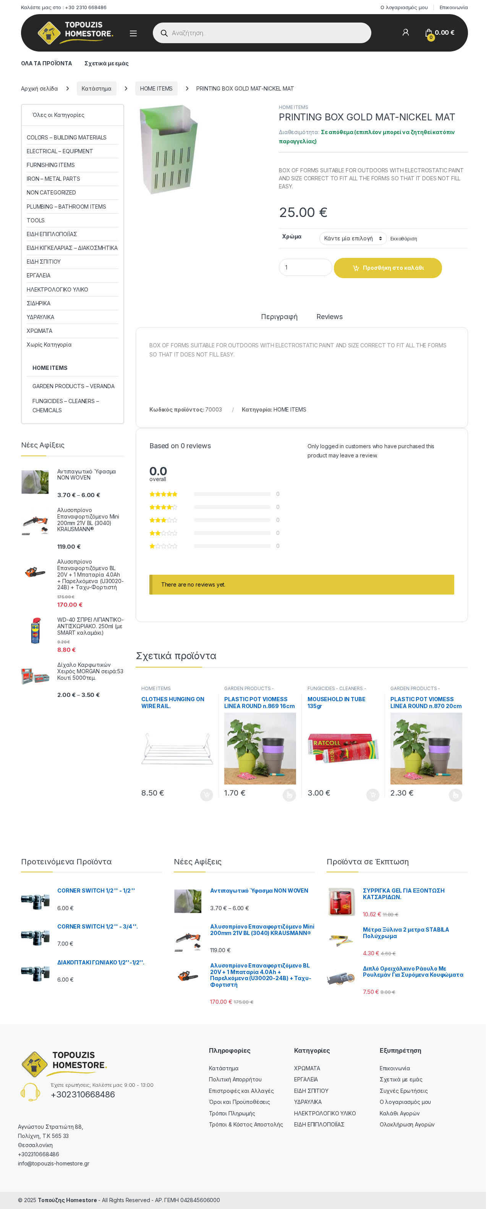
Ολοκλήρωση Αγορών (407, 1124)
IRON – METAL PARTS (53, 178)
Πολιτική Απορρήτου (235, 1079)
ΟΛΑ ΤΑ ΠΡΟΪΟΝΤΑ (46, 63)
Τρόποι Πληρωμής (232, 1113)
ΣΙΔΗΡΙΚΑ (38, 303)
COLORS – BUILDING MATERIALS (67, 137)
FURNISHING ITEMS (51, 165)
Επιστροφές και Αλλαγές (241, 1090)
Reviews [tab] (329, 317)
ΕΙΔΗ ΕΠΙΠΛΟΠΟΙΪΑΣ (52, 234)
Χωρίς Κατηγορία (49, 344)
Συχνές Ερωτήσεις (404, 1090)
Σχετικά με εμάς (106, 63)
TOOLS (36, 220)
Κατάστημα (97, 88)
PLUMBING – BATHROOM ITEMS (66, 206)
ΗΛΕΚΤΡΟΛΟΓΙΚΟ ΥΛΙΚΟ (57, 289)
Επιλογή (285, 795)
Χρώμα (291, 236)
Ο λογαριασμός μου (404, 7)
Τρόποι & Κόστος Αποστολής (246, 1124)
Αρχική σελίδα (39, 88)
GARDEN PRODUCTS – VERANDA (73, 386)
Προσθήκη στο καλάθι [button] (200, 795)
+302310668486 (82, 1094)
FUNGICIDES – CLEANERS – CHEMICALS (65, 405)
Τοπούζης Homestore (67, 1200)
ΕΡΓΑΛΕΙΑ (38, 275)
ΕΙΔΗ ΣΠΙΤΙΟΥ (44, 261)
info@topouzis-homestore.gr (53, 1163)
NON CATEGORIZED (51, 192)
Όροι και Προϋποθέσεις (239, 1102)
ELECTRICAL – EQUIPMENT (60, 151)
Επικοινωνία (454, 7)
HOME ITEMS (156, 88)
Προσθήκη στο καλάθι (393, 267)
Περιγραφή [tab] (279, 317)
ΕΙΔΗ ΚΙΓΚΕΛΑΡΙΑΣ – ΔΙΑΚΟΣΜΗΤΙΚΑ (72, 248)
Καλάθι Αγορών (400, 1113)
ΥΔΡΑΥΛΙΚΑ (40, 317)
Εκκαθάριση (403, 238)
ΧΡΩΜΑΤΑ (39, 330)
